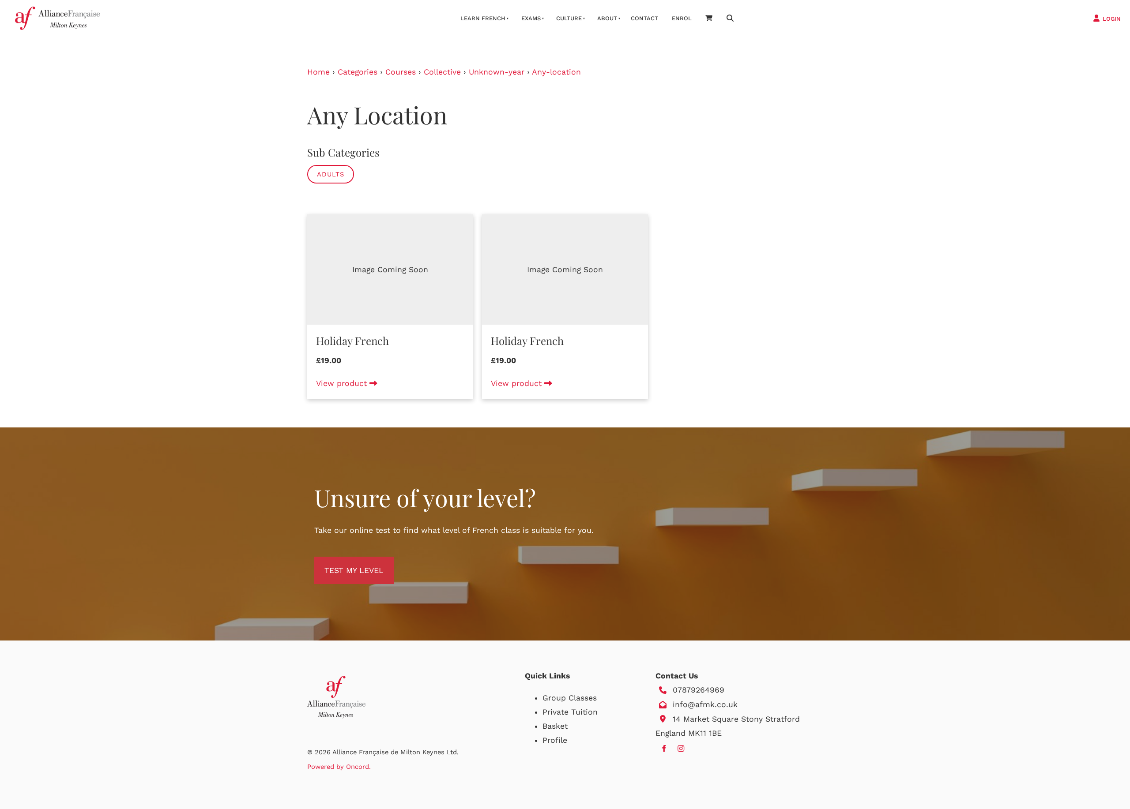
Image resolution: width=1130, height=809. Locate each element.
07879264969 (698, 689)
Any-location (556, 71)
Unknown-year (496, 71)
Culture (569, 18)
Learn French (482, 18)
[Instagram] (681, 748)
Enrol (682, 18)
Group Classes (569, 697)
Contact (644, 18)
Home (318, 71)
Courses (400, 71)
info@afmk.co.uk (705, 704)
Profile (554, 740)
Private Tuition (570, 712)
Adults (330, 174)
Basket (555, 726)
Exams (531, 18)
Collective (442, 71)
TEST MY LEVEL (343, 563)
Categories (357, 71)
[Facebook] (663, 748)
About (607, 18)
